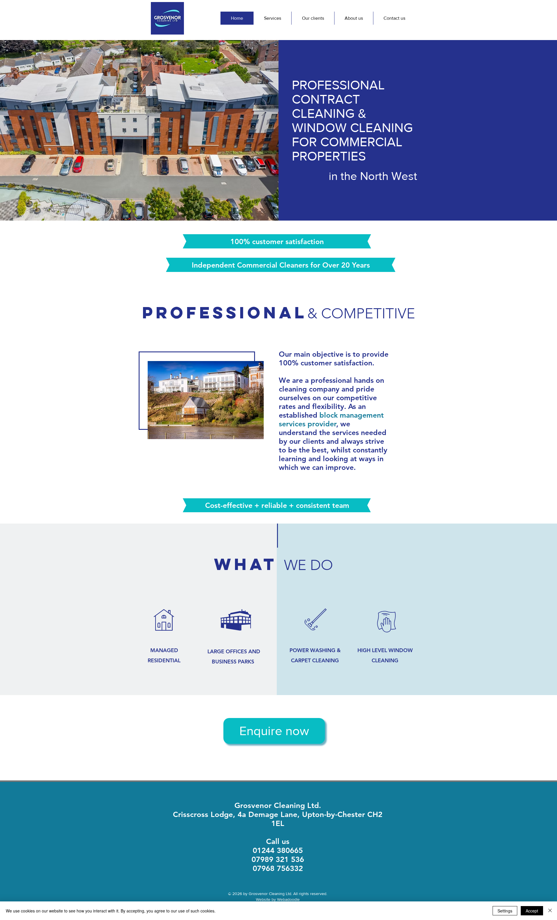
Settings (505, 911)
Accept (532, 911)
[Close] (550, 910)
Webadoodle (288, 899)
